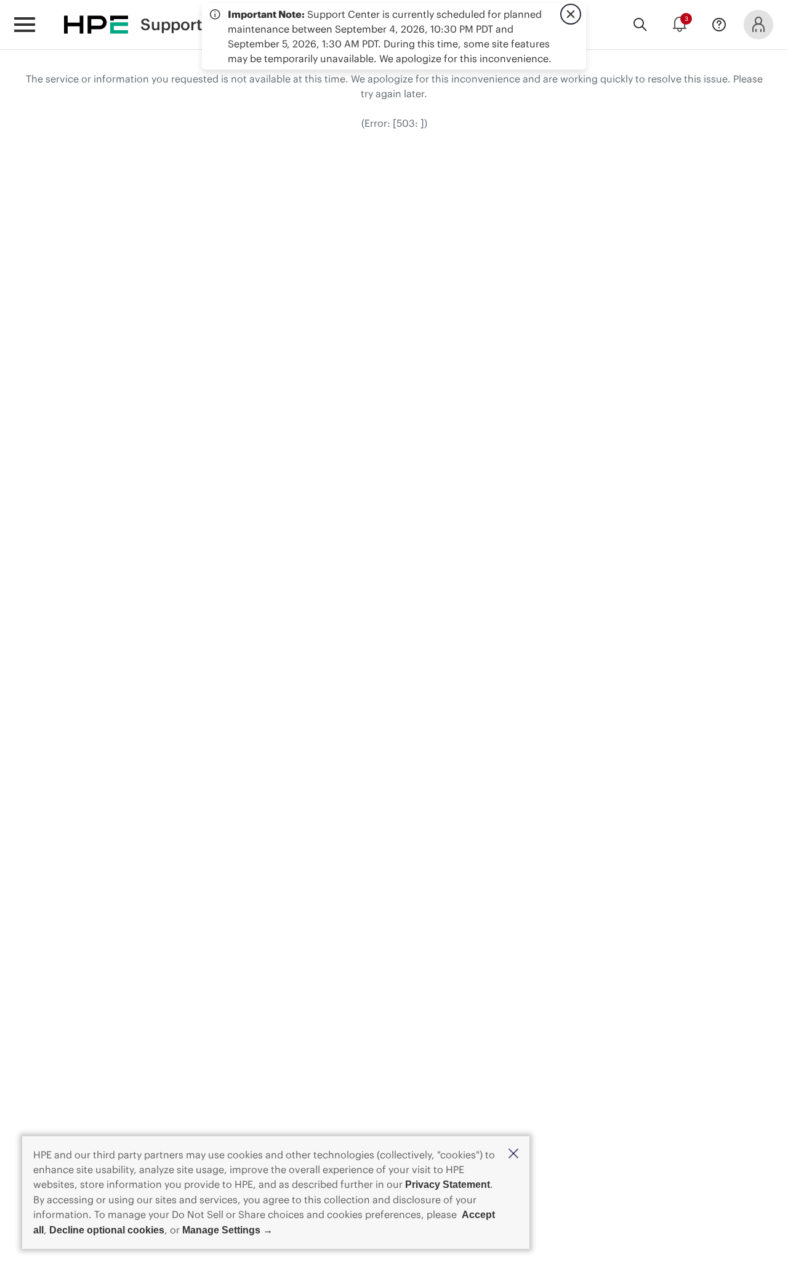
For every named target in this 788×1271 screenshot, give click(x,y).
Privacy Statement (447, 1184)
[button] (513, 1154)
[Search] (640, 24)
